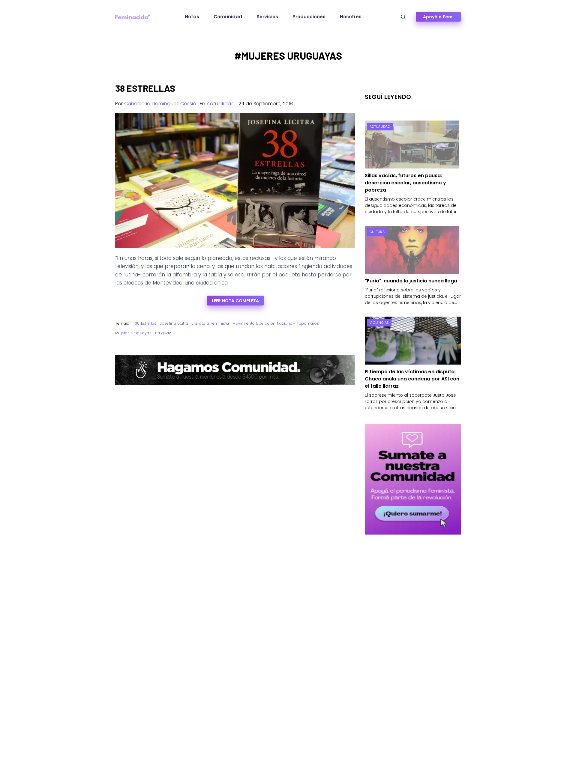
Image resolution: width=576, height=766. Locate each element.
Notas (192, 16)
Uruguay (163, 332)
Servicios (267, 16)
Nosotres (351, 16)
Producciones (309, 16)
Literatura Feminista (210, 323)
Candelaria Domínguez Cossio (160, 103)
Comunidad (228, 16)
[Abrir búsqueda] (403, 17)
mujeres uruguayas (133, 332)
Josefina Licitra (174, 323)
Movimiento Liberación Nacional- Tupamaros (275, 323)
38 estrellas (146, 323)
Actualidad (221, 103)
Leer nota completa (235, 301)
